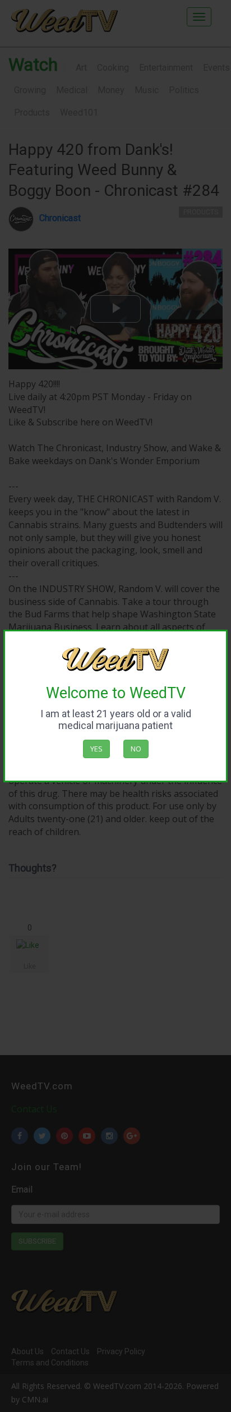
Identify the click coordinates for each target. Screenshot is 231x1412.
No (136, 749)
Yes (96, 749)
